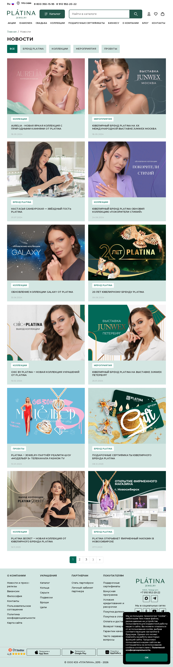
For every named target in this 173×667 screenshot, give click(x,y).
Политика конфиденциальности (21, 616)
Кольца (44, 587)
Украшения (48, 575)
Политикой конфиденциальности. (145, 648)
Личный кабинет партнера (82, 589)
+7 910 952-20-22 (150, 592)
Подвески (46, 597)
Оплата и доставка (115, 621)
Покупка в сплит (113, 616)
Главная (12, 31)
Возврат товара (113, 626)
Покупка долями (113, 611)
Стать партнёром (82, 582)
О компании (130, 23)
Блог (145, 23)
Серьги (44, 592)
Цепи (43, 607)
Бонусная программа (110, 593)
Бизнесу (113, 23)
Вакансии (13, 591)
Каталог (45, 582)
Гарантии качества (115, 631)
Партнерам (80, 575)
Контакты (158, 23)
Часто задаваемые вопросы (115, 637)
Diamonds (25, 23)
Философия (14, 596)
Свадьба (41, 23)
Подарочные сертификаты (86, 23)
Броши (44, 602)
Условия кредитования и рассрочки (113, 603)
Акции (12, 23)
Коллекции (57, 23)
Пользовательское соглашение (19, 607)
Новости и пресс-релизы (18, 584)
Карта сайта (14, 622)
